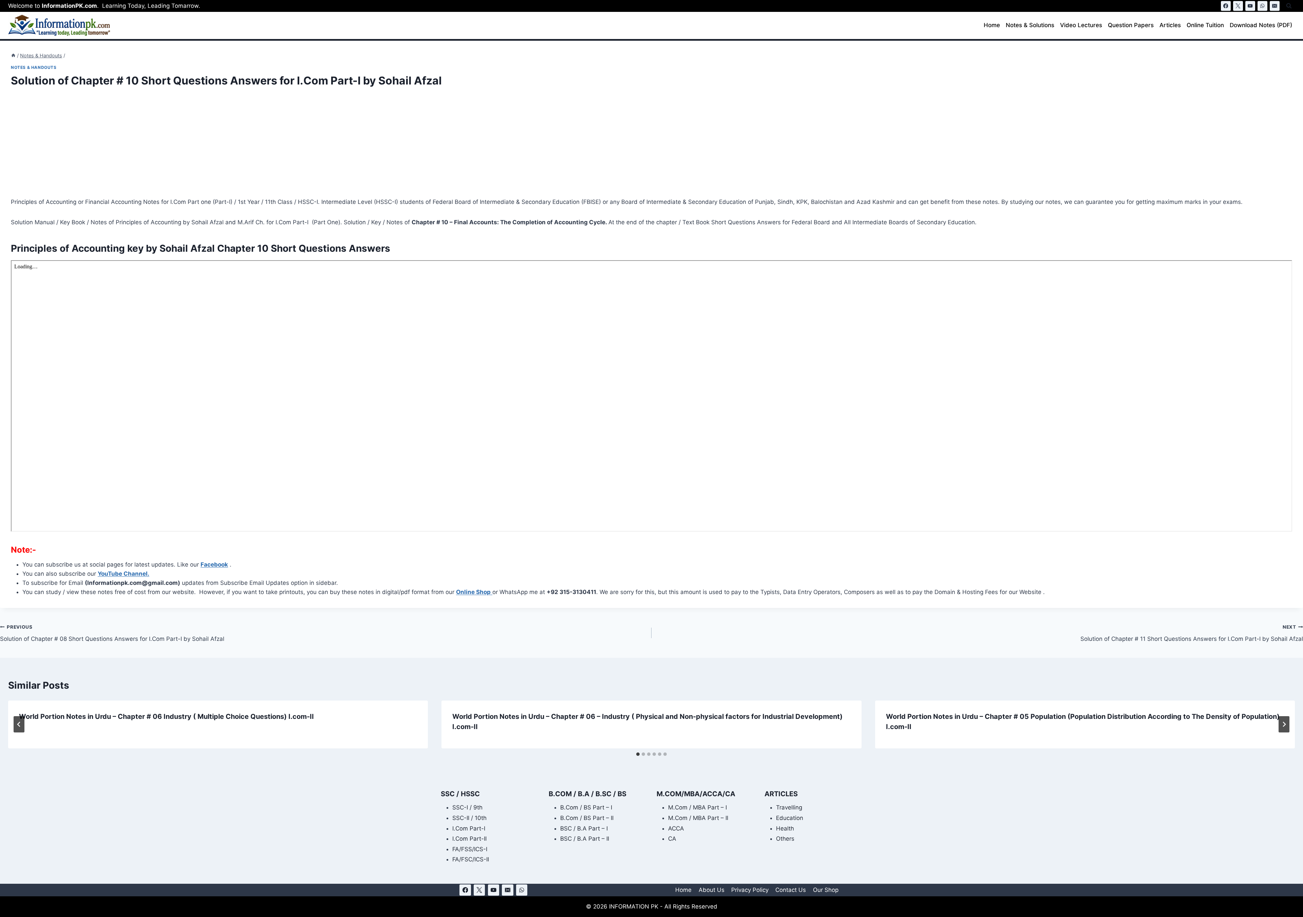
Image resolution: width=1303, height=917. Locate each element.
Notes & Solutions (1030, 25)
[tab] (638, 754)
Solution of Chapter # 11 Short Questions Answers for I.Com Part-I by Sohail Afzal (1191, 633)
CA (672, 838)
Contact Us (790, 889)
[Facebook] (1226, 6)
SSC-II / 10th (469, 818)
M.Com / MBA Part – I (697, 807)
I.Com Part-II (469, 838)
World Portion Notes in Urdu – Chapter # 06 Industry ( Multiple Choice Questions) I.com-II (166, 716)
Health (785, 828)
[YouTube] (1250, 6)
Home (992, 25)
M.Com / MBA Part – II (698, 818)
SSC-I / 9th (467, 807)
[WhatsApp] (1262, 6)
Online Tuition (1205, 25)
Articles (1170, 25)
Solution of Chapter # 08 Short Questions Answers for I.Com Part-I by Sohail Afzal (112, 633)
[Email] (1275, 6)
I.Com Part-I (468, 828)
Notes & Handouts (34, 67)
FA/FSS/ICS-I (469, 849)
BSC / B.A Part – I (584, 828)
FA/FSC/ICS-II (470, 859)
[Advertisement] (214, 147)
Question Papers (1131, 25)
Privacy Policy (750, 889)
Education (789, 818)
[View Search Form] (1289, 6)
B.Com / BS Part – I (586, 807)
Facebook (214, 564)
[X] (1238, 6)
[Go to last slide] (19, 724)
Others (785, 838)
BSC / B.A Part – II (584, 838)
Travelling (789, 807)
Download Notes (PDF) (1261, 25)
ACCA (676, 828)
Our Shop (825, 889)
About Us (711, 889)
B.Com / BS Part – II (586, 818)
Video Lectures (1081, 25)
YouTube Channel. (123, 573)
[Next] (1284, 724)
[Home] (13, 55)
